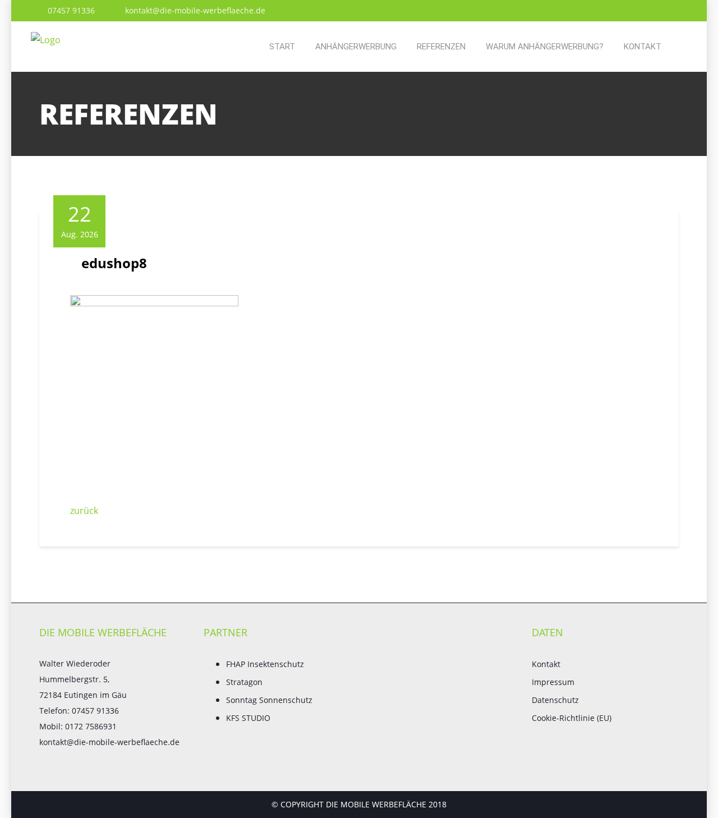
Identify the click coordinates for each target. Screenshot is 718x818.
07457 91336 (70, 10)
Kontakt (642, 47)
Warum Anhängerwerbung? (545, 47)
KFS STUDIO (248, 718)
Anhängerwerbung (356, 47)
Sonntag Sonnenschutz (269, 700)
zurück (84, 510)
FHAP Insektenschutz (265, 664)
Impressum (553, 682)
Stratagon (244, 682)
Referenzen (441, 47)
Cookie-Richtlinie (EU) (571, 718)
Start (282, 47)
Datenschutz (555, 700)
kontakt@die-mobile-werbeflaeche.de (194, 10)
